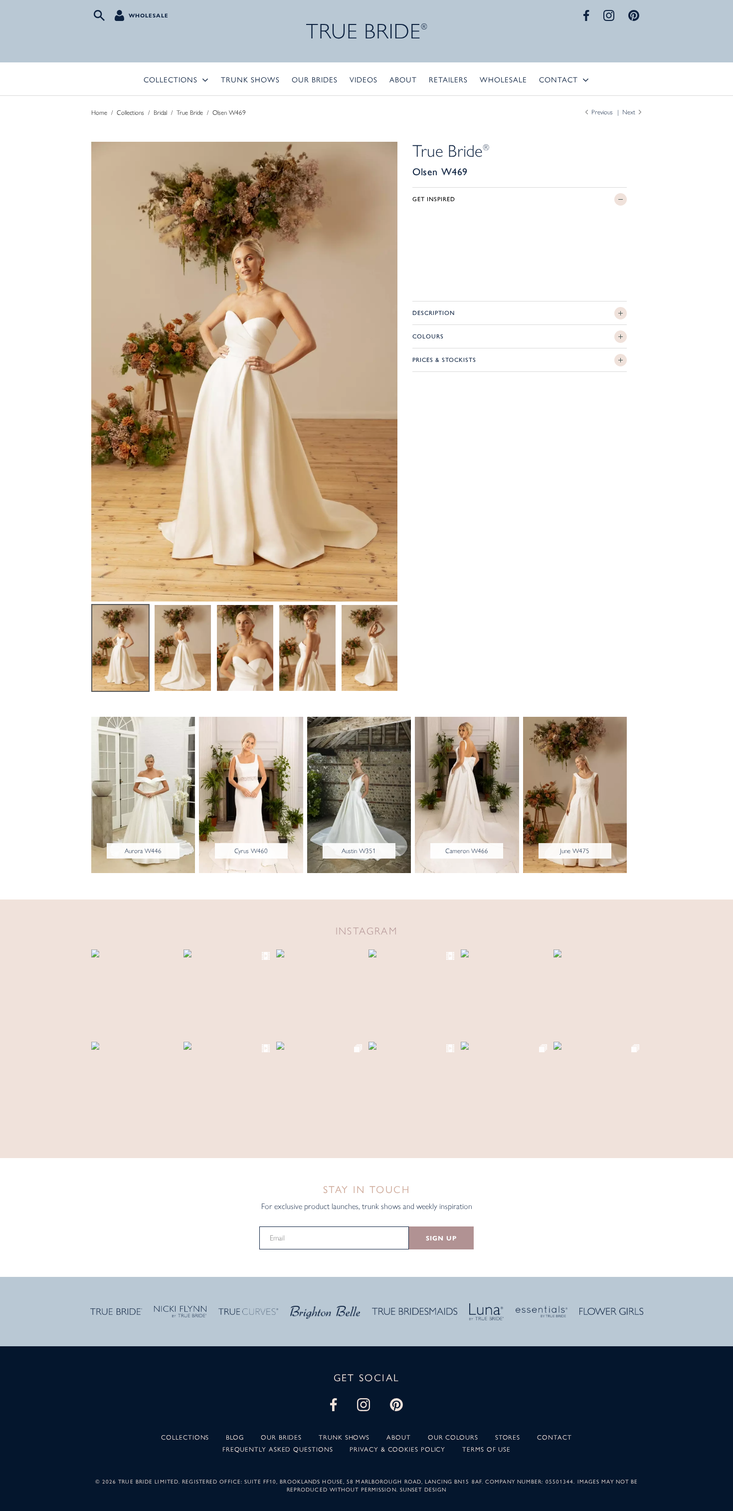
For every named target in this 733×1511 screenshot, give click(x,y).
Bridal (160, 112)
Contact (558, 79)
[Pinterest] (634, 15)
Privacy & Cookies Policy (397, 1449)
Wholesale (149, 15)
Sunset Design (423, 1489)
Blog (235, 1437)
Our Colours (453, 1437)
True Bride (190, 112)
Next (628, 112)
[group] (244, 372)
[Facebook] (586, 15)
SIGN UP (441, 1238)
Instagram (367, 931)
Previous (602, 112)
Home (99, 112)
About (403, 79)
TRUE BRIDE (366, 31)
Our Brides (315, 79)
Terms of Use (486, 1449)
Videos (363, 79)
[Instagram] (609, 15)
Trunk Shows (250, 79)
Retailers (448, 79)
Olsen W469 (229, 112)
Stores (507, 1437)
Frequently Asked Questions (277, 1449)
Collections (170, 79)
